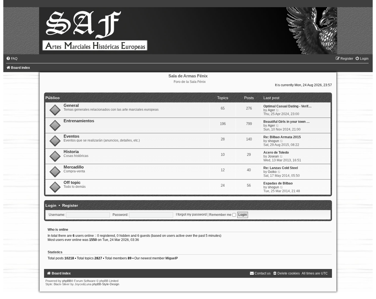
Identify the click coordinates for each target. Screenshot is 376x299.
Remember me (220, 215)
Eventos (71, 136)
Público (52, 98)
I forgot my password (191, 215)
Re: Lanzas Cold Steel (280, 168)
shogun (273, 141)
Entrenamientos (79, 121)
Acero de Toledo (276, 152)
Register (70, 205)
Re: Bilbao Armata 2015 (282, 137)
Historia (71, 152)
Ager (271, 110)
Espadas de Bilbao (278, 183)
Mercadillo (74, 167)
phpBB (66, 280)
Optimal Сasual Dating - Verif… (287, 106)
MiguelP (171, 258)
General (71, 105)
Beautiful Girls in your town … (286, 122)
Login (50, 205)
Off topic (72, 182)
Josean (273, 156)
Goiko (272, 172)
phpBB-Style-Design (105, 284)
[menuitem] (11, 59)
